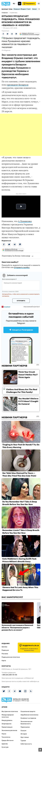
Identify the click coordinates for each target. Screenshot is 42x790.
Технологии (6, 737)
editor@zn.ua (34, 681)
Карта (4, 660)
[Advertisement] (21, 135)
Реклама (5, 654)
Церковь (5, 744)
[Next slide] (38, 9)
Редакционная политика (11, 657)
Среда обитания (7, 740)
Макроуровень (7, 720)
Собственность (26, 744)
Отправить (21, 300)
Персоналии (25, 727)
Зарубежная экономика (29, 715)
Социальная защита (28, 711)
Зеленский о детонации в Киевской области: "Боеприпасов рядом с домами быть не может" (17, 627)
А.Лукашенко (25, 221)
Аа (19, 3)
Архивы (4, 647)
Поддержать (30, 3)
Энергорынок (6, 724)
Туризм (23, 740)
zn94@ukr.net (29, 678)
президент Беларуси (17, 84)
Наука (4, 734)
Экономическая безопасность (26, 723)
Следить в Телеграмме (22, 330)
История (24, 734)
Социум (23, 730)
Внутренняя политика (10, 711)
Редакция (5, 650)
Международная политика (8, 716)
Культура (5, 747)
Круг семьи (25, 737)
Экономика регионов (9, 730)
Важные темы (7, 9)
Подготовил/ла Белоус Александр (16, 256)
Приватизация (7, 727)
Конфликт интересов (28, 718)
